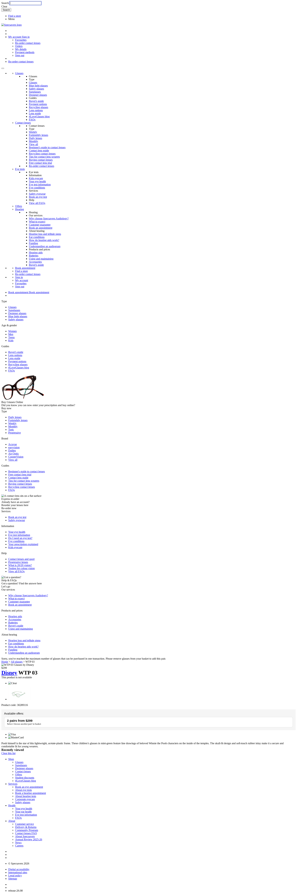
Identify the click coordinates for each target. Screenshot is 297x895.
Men (10, 334)
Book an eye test (38, 196)
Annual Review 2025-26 (28, 839)
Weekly (33, 132)
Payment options (38, 104)
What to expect (37, 221)
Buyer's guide (36, 101)
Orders (19, 46)
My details (20, 49)
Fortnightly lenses (38, 135)
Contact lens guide (39, 150)
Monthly (33, 141)
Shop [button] (11, 759)
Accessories (35, 261)
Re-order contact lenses (27, 43)
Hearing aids (36, 252)
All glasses (17, 661)
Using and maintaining (41, 258)
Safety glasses (36, 88)
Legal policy (15, 875)
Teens (11, 337)
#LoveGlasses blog (39, 116)
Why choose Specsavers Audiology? (49, 218)
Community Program (26, 830)
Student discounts (24, 777)
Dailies (12, 450)
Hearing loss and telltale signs (45, 234)
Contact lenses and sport (21, 559)
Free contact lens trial (40, 162)
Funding (33, 243)
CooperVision (15, 456)
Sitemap (12, 878)
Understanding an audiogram (44, 246)
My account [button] (15, 36)
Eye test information (40, 184)
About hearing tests (25, 796)
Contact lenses (23, 122)
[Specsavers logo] (11, 24)
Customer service (24, 824)
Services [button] (12, 783)
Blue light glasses (38, 85)
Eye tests (20, 169)
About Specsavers (25, 836)
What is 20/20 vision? (20, 565)
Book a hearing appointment (30, 793)
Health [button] (11, 805)
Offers (18, 206)
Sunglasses (35, 91)
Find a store (14, 15)
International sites (17, 872)
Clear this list (8, 753)
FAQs (32, 119)
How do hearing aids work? (44, 240)
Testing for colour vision (21, 568)
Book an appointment (40, 227)
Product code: (8, 705)
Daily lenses (35, 138)
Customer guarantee (40, 224)
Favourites (20, 39)
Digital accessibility (18, 869)
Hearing (19, 209)
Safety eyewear (37, 193)
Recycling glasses (38, 107)
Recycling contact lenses (42, 153)
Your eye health (37, 181)
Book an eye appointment (29, 786)
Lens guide (35, 113)
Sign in (26, 36)
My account (21, 280)
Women (12, 331)
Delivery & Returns (25, 827)
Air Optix (13, 453)
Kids (10, 340)
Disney (9, 673)
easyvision (14, 447)
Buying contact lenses (41, 159)
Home (4, 661)
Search (5, 3)
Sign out (19, 55)
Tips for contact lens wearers (44, 156)
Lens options (36, 110)
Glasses (19, 73)
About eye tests (23, 790)
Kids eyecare (36, 178)
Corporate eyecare (25, 799)
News (18, 842)
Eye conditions (37, 187)
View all (33, 144)
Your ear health (23, 811)
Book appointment (25, 268)
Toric (11, 429)
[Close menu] (2, 68)
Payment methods (24, 52)
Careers (19, 845)
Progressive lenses (18, 562)
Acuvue (12, 444)
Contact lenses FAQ (26, 833)
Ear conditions (37, 237)
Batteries (33, 255)
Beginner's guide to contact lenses (47, 147)
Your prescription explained (23, 544)
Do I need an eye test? (20, 538)
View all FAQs (37, 203)
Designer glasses (38, 94)
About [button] (11, 820)
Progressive (14, 432)
